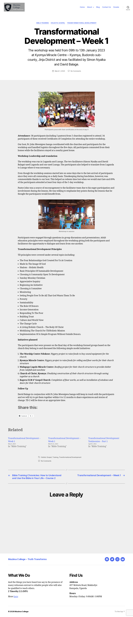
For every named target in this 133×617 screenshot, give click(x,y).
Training (55, 457)
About (89, 7)
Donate (116, 7)
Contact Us (106, 7)
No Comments (76, 71)
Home (82, 7)
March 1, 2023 (60, 71)
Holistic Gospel (58, 23)
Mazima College (21, 611)
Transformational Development (81, 23)
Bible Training (42, 23)
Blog (98, 7)
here (16, 596)
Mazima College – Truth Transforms (27, 559)
